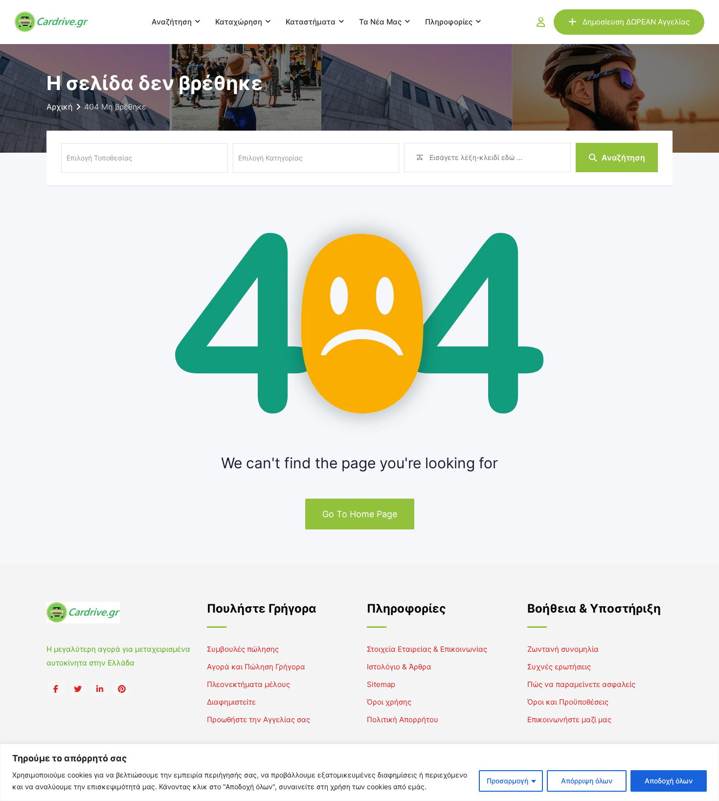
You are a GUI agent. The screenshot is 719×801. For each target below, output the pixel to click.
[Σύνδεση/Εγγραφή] (541, 22)
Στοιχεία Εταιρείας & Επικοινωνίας (427, 649)
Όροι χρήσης (389, 702)
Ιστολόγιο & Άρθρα (399, 666)
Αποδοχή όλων (669, 781)
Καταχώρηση (238, 21)
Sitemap (381, 684)
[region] (359, 772)
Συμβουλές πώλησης (243, 649)
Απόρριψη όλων (586, 781)
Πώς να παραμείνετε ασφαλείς (581, 684)
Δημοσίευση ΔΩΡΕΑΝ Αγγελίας (636, 21)
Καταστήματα (311, 21)
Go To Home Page (359, 514)
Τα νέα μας (380, 21)
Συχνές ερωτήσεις (559, 666)
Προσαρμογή (507, 781)
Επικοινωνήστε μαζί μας (569, 719)
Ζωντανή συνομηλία (563, 649)
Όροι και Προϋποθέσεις (567, 702)
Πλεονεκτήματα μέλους (248, 684)
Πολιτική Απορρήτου (402, 719)
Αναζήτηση (172, 21)
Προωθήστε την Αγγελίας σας (258, 719)
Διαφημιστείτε (231, 702)
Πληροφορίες (448, 21)
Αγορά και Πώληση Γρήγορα (256, 666)
